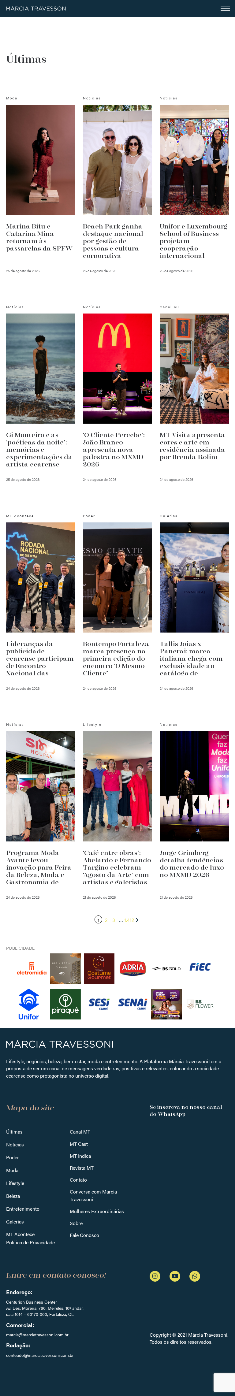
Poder (12, 1157)
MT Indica (80, 1155)
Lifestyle (15, 1182)
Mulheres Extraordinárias (97, 1211)
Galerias (15, 1221)
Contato (78, 1179)
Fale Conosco (84, 1234)
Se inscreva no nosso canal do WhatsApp (186, 1110)
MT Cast (79, 1143)
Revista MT (82, 1167)
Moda (12, 1170)
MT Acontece (20, 1234)
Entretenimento (22, 1208)
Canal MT (80, 1131)
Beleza (13, 1195)
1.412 (129, 919)
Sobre (76, 1223)
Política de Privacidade (30, 1242)
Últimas (14, 1131)
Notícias (15, 1144)
